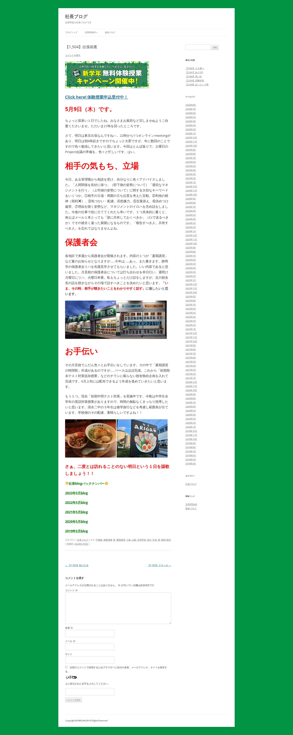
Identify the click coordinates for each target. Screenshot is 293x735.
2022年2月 (190, 325)
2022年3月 (190, 320)
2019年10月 (191, 439)
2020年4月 (190, 414)
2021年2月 (190, 373)
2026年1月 (190, 133)
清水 (149, 539)
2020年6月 (190, 406)
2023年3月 (190, 272)
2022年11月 (191, 288)
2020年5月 (190, 410)
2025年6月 (190, 162)
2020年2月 (190, 422)
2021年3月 (190, 369)
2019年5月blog (76, 531)
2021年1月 (190, 378)
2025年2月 (190, 178)
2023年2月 (190, 276)
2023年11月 (191, 239)
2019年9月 (190, 443)
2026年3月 (190, 125)
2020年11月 (191, 386)
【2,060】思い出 (193, 76)
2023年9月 (190, 247)
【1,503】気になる (77, 565)
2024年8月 (190, 202)
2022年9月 (190, 296)
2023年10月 (191, 243)
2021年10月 (191, 341)
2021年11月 (191, 337)
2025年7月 (190, 157)
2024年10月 (191, 194)
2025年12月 (191, 137)
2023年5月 (190, 263)
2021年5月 (190, 361)
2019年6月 (190, 455)
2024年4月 (190, 219)
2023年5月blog (76, 493)
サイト (68, 654)
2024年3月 (190, 223)
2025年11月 (191, 141)
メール (70, 641)
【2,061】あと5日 (194, 72)
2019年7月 (190, 451)
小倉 (128, 539)
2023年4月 (190, 268)
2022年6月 (190, 308)
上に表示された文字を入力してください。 (87, 683)
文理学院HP (191, 504)
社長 (154, 539)
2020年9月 (190, 394)
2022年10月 (191, 292)
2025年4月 (190, 170)
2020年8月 (190, 398)
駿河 (169, 539)
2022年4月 (190, 316)
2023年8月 (190, 251)
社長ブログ (76, 16)
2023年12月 (191, 235)
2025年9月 (190, 149)
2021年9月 (190, 345)
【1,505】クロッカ (159, 565)
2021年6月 (190, 357)
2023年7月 (190, 255)
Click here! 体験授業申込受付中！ (96, 97)
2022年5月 (190, 312)
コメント (71, 590)
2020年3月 (190, 418)
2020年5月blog (76, 521)
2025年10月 (191, 145)
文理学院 (141, 539)
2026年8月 (190, 104)
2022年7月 (190, 304)
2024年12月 (191, 186)
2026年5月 (190, 117)
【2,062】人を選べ (194, 68)
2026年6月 (190, 113)
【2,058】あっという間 (196, 84)
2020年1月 (190, 426)
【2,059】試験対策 (194, 80)
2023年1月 (190, 280)
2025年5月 (190, 166)
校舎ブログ (110, 32)
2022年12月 (191, 284)
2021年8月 (190, 349)
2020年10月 (191, 390)
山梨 (134, 539)
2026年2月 (190, 129)
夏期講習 (120, 539)
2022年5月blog (76, 502)
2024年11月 (191, 190)
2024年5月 (190, 215)
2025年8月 (190, 153)
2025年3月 (190, 174)
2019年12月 (191, 431)
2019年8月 (190, 447)
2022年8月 (190, 300)
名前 (69, 627)
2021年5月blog (76, 512)
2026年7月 (190, 109)
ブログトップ (71, 32)
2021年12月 (191, 333)
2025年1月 (190, 182)
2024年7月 (190, 206)
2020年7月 (190, 402)
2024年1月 (190, 231)
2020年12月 (191, 382)
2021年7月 (190, 353)
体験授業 (107, 539)
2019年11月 (191, 435)
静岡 (163, 539)
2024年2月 (190, 227)
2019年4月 (190, 463)
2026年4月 (190, 121)
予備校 (99, 539)
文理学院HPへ (91, 32)
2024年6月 (190, 210)
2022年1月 (190, 329)
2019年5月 (190, 459)
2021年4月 (190, 365)
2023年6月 (190, 259)
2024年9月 (190, 198)
